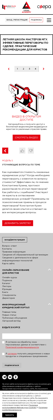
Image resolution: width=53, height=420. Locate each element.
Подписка (36, 20)
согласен (12, 354)
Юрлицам (7, 289)
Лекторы (6, 286)
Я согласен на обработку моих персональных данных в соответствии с (26, 344)
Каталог (6, 283)
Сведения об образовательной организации (25, 255)
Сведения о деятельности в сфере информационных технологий (20, 259)
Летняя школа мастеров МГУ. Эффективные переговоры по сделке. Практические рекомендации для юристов (25, 44)
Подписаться (12, 365)
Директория (8, 298)
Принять (9, 415)
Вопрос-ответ (9, 246)
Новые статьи (9, 315)
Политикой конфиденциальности (22, 347)
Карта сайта (8, 264)
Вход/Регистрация (15, 239)
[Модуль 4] (5, 151)
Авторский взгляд (11, 321)
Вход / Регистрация (17, 20)
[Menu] (49, 20)
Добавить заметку (18, 223)
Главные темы (9, 312)
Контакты (7, 249)
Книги (5, 292)
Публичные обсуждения (14, 318)
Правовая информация (13, 252)
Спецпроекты (9, 295)
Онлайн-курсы (9, 278)
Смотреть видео (26, 138)
